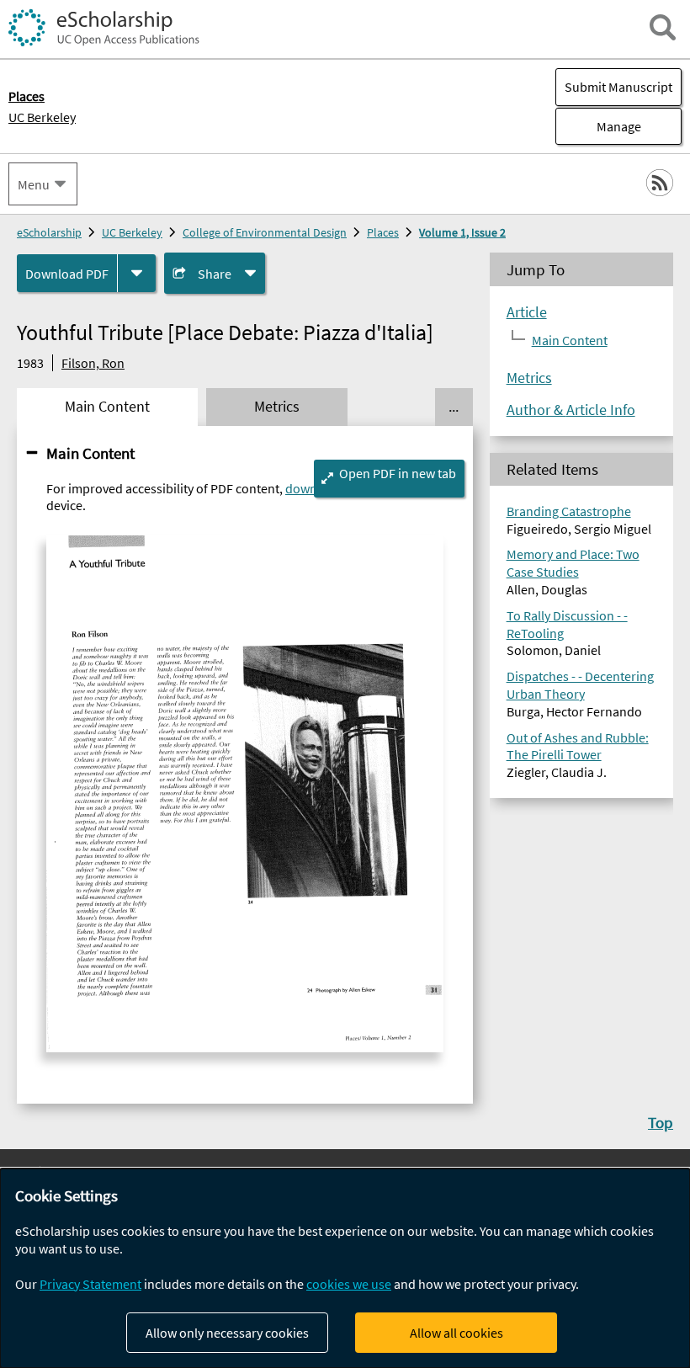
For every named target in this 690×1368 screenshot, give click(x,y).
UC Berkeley (42, 117)
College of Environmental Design (265, 232)
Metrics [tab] (277, 406)
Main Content (90, 453)
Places (383, 232)
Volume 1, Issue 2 (462, 232)
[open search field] (663, 27)
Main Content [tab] (107, 406)
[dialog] (345, 1268)
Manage (598, 126)
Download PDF (67, 273)
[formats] (137, 273)
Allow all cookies (456, 1332)
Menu (34, 184)
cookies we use (348, 1283)
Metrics (529, 378)
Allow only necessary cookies (227, 1332)
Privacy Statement (90, 1283)
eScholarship (49, 232)
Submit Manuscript (618, 86)
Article (527, 312)
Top (660, 1122)
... (453, 406)
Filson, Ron (93, 362)
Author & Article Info (571, 410)
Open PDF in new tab (397, 473)
